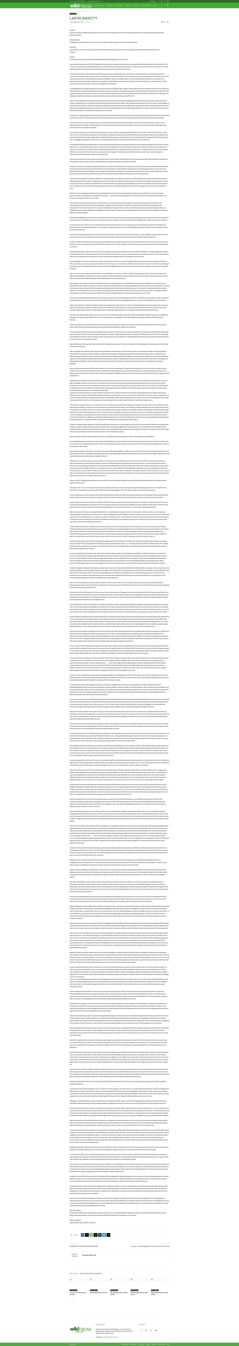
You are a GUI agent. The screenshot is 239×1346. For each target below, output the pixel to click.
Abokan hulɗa (161, 1344)
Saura (155, 5)
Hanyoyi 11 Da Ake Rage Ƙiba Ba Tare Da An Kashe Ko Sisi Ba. (150, 1246)
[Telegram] (104, 1235)
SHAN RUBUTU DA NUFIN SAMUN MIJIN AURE (84, 1246)
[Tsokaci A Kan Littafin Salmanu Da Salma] (79, 1284)
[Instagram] (161, 1)
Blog (168, 1344)
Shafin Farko (99, 5)
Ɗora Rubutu (125, 1344)
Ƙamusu (136, 5)
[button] (167, 5)
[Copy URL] (108, 1235)
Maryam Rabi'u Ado (78, 22)
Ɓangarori (109, 5)
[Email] (95, 1235)
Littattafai (119, 5)
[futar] (100, 1235)
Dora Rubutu (146, 5)
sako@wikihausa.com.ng (96, 1)
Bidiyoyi (128, 5)
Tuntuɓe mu (141, 1344)
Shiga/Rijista (153, 1)
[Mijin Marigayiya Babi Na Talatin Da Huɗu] (119, 1284)
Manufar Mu (133, 1344)
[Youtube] (168, 1)
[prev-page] (71, 1298)
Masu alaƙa (74, 1273)
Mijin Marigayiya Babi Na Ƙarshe (98, 1292)
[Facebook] (158, 1)
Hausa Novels (77, 11)
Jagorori (154, 1344)
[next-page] (74, 1298)
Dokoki (148, 1344)
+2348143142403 (80, 1)
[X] (164, 1)
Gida (71, 11)
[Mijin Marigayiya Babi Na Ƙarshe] (99, 1284)
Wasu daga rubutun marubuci (91, 1273)
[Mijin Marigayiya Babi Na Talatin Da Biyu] (160, 1284)
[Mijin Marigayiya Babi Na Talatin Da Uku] (140, 1284)
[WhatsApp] (91, 1235)
